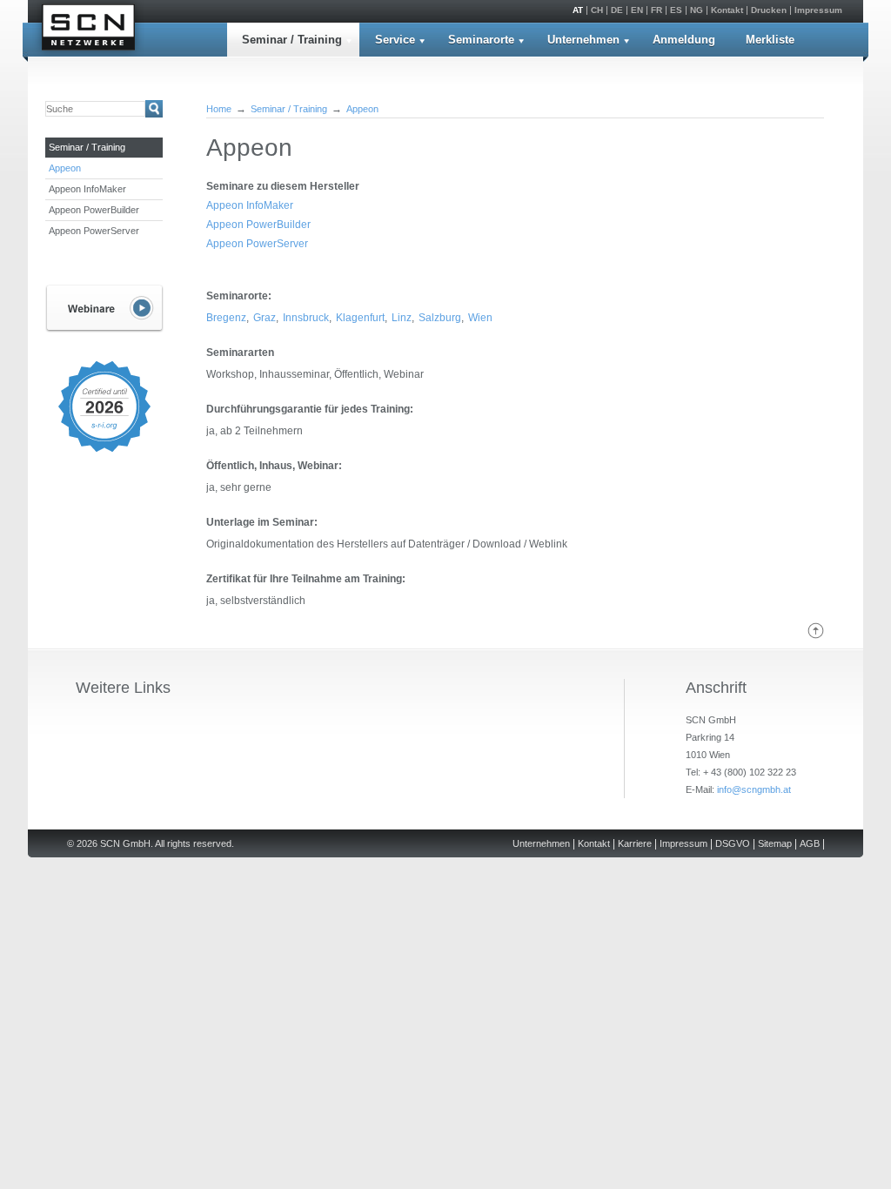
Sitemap (775, 844)
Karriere (635, 844)
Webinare (104, 309)
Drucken (769, 10)
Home (218, 109)
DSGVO (732, 844)
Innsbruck (306, 318)
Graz (264, 318)
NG (696, 10)
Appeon (65, 168)
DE (617, 10)
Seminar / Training (292, 39)
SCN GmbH (88, 30)
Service (395, 39)
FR (656, 10)
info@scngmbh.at (754, 789)
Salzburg (440, 318)
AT (578, 10)
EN (637, 10)
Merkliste (770, 39)
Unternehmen (583, 39)
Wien (480, 318)
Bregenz (226, 318)
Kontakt (727, 10)
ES (676, 10)
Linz (402, 318)
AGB (810, 844)
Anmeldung (684, 39)
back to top (815, 630)
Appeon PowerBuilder (94, 210)
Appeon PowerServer (94, 230)
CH (597, 10)
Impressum (818, 10)
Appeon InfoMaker (87, 189)
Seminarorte (481, 39)
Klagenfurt (360, 318)
